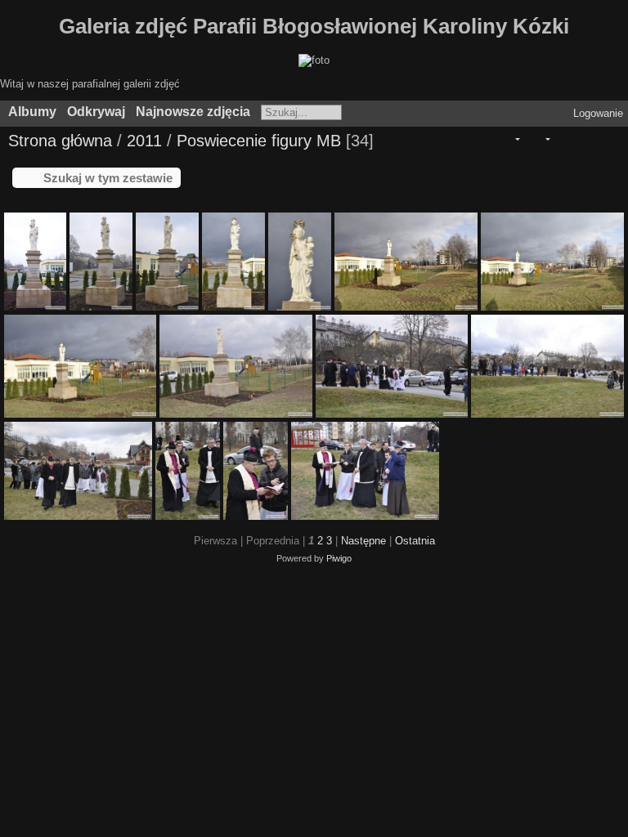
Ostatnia (415, 541)
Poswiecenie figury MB (259, 141)
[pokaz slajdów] (563, 139)
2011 (144, 141)
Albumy (32, 112)
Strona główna (60, 141)
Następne (363, 541)
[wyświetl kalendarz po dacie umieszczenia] (585, 139)
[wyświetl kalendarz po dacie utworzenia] (608, 139)
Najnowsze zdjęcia (193, 112)
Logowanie (598, 113)
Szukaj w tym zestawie (108, 178)
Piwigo (339, 558)
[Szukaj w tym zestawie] (481, 139)
